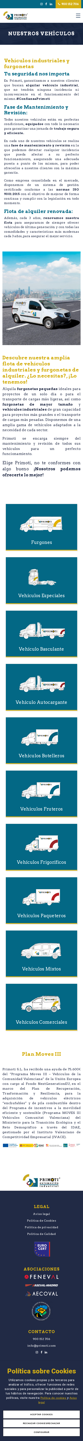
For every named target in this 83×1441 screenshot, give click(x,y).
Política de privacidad (41, 1227)
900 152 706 (70, 4)
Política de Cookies (41, 1220)
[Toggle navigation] (78, 15)
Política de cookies (53, 1397)
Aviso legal (41, 1214)
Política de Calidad (41, 1233)
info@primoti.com (41, 1345)
